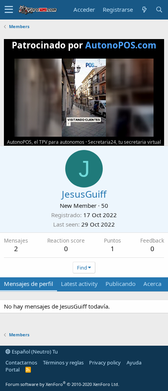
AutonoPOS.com (120, 45)
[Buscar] (159, 9)
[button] (9, 10)
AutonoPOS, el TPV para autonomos (45, 142)
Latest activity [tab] (79, 283)
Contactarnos (21, 362)
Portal (12, 369)
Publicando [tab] (120, 283)
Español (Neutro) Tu (34, 351)
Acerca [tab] (152, 283)
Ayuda (134, 362)
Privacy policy (105, 362)
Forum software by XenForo (62, 384)
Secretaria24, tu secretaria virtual (124, 142)
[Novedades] (144, 9)
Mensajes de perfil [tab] (28, 283)
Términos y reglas (63, 362)
